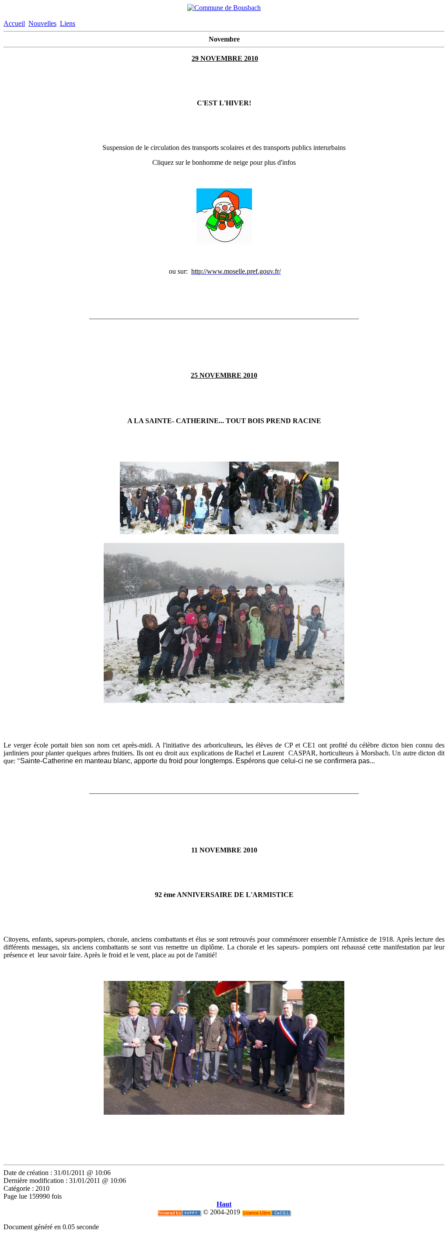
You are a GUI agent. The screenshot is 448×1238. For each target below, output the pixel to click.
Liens (67, 23)
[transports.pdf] (224, 241)
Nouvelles (42, 23)
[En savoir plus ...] (266, 1212)
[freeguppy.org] (179, 1212)
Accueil (14, 23)
